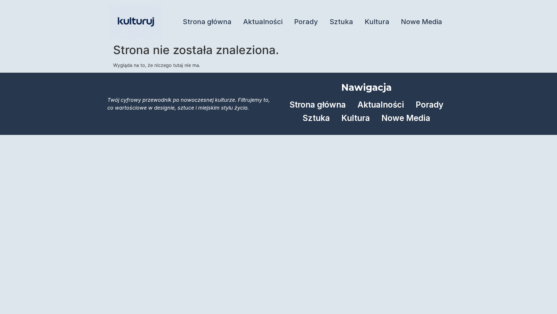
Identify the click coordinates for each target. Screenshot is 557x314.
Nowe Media (421, 21)
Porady (306, 21)
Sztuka (341, 21)
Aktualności (263, 21)
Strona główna (207, 21)
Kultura (377, 21)
